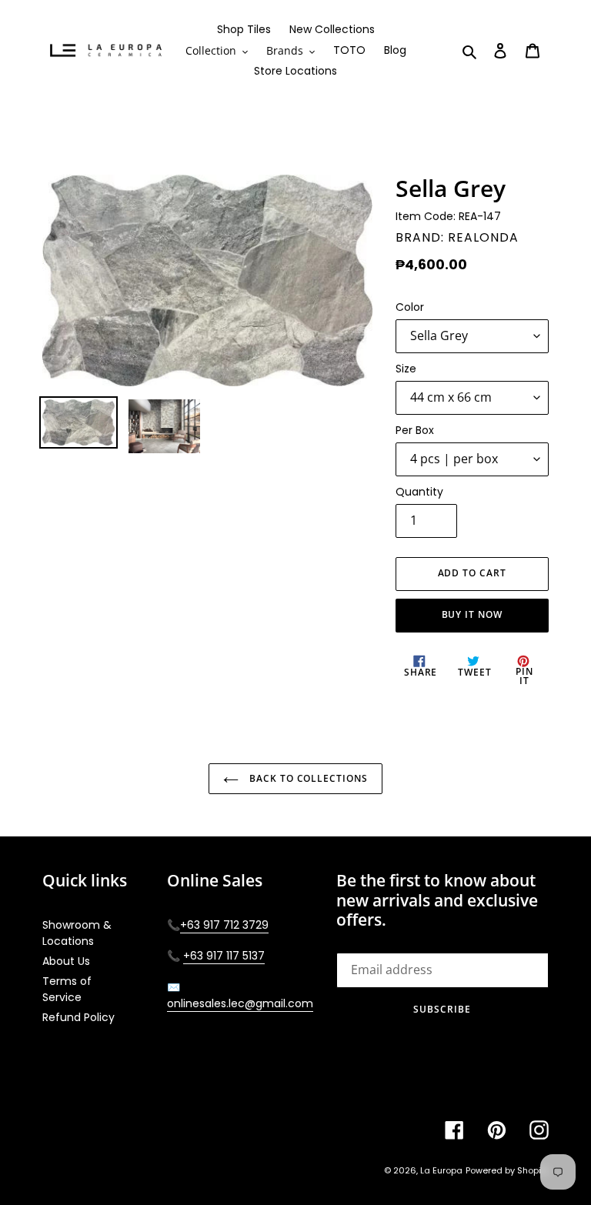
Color (410, 307)
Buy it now (472, 614)
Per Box (415, 430)
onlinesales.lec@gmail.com (240, 1003)
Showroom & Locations (77, 933)
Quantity (419, 491)
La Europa (441, 1170)
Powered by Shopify (507, 1170)
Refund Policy (78, 1017)
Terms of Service (67, 989)
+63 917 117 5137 (224, 955)
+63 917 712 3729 (224, 925)
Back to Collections (307, 778)
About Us (66, 961)
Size (406, 368)
